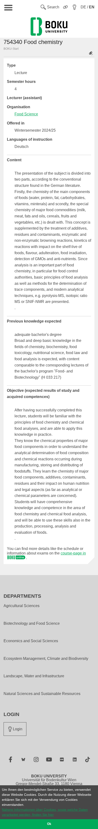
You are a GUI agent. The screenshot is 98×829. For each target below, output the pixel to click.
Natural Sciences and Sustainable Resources (42, 694)
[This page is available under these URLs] (90, 53)
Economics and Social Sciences (31, 641)
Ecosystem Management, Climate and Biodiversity (46, 659)
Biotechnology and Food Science (32, 623)
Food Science (26, 114)
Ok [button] (49, 824)
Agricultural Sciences (21, 606)
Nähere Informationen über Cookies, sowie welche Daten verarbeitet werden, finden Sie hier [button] (45, 812)
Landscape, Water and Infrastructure (34, 676)
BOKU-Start (11, 48)
